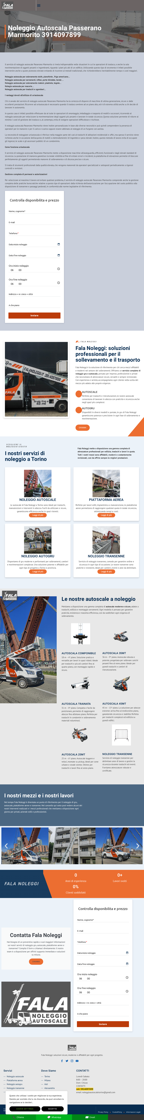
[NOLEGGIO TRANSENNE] (104, 750)
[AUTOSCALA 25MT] (63, 750)
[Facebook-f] (62, 1061)
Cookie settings (24, 1109)
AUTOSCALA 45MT (114, 703)
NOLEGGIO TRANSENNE (117, 754)
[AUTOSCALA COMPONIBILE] (63, 649)
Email (90, 1117)
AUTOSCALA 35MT (114, 653)
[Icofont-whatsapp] (82, 1061)
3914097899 (87, 1089)
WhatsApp (54, 1117)
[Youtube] (77, 1061)
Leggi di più (37, 515)
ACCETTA (52, 1109)
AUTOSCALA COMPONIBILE (79, 653)
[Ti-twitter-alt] (67, 1061)
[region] (37, 1102)
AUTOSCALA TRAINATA (76, 703)
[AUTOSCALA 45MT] (104, 699)
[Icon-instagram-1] (72, 1061)
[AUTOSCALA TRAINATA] (63, 699)
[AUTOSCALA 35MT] (104, 649)
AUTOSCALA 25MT (73, 754)
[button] (38, 5)
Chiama (36, 961)
